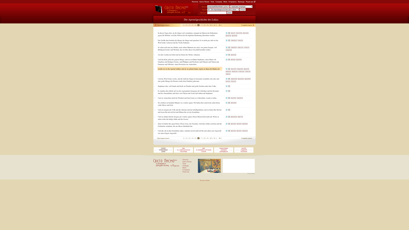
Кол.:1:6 (228, 81)
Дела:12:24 (241, 78)
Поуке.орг (249, 2)
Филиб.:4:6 (235, 71)
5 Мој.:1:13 (240, 47)
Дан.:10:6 (233, 130)
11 (214, 25)
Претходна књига (163, 25)
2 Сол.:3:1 (233, 81)
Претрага (203, 13)
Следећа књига (246, 25)
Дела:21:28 (234, 116)
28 (219, 25)
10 (211, 25)
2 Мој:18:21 (234, 47)
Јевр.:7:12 (240, 116)
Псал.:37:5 (233, 69)
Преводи (241, 2)
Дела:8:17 (228, 71)
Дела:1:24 (246, 69)
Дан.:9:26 (233, 123)
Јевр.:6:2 (228, 74)
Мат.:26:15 (233, 102)
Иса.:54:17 (233, 98)
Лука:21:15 (240, 98)
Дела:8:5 (233, 59)
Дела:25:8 (245, 123)
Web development (251, 173)
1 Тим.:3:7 (246, 47)
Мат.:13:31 (245, 33)
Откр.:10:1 (245, 130)
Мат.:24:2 (239, 123)
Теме (212, 2)
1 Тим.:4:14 (241, 71)
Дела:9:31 (239, 59)
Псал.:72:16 (239, 33)
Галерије (218, 2)
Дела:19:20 (248, 78)
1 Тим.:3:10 (229, 50)
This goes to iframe (204, 180)
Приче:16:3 (240, 69)
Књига (204, 10)
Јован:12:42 (234, 78)
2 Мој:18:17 (234, 40)
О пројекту (233, 2)
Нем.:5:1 (233, 33)
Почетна (195, 2)
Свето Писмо (204, 2)
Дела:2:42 (233, 54)
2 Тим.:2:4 (240, 40)
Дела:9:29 (234, 35)
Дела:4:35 (228, 35)
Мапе (225, 2)
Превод (204, 7)
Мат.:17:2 (239, 130)
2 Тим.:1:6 (247, 71)
